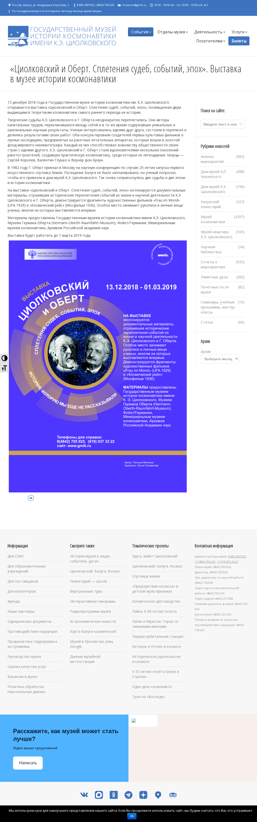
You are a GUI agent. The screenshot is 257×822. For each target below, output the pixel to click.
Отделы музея (171, 32)
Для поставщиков (23, 581)
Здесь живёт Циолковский (154, 556)
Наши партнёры (21, 611)
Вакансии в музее (23, 676)
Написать (28, 763)
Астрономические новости (93, 621)
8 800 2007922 (237, 556)
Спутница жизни (146, 576)
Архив (206, 351)
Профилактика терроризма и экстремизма (32, 644)
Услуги (238, 32)
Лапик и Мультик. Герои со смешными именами (155, 624)
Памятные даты (214, 277)
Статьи (207, 322)
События (139, 32)
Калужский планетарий (211, 204)
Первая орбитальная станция (157, 636)
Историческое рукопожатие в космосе (156, 659)
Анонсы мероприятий (212, 159)
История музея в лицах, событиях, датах (90, 558)
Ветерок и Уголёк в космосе (156, 646)
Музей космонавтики (213, 219)
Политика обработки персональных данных (26, 689)
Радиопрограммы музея (90, 611)
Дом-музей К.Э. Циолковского (213, 189)
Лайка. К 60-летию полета (154, 611)
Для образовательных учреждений (27, 569)
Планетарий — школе (88, 581)
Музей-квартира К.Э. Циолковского (216, 234)
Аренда (14, 601)
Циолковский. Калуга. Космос (95, 571)
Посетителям (209, 41)
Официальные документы (29, 621)
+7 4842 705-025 (205, 561)
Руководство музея (24, 656)
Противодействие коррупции (32, 631)
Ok (132, 816)
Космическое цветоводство (156, 601)
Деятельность (208, 32)
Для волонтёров (22, 591)
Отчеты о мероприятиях (213, 264)
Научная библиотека (211, 249)
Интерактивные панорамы (92, 601)
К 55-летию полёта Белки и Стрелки (155, 674)
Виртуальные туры (86, 591)
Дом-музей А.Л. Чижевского (213, 174)
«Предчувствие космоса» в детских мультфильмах (155, 589)
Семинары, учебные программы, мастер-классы (218, 307)
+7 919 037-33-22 (227, 561)
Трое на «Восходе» (148, 696)
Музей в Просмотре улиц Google (91, 644)
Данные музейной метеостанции (85, 659)
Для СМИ (15, 556)
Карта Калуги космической (93, 631)
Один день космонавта (152, 686)
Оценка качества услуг (27, 666)
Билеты (239, 41)
